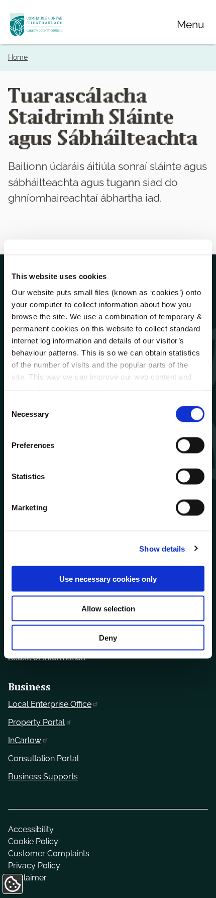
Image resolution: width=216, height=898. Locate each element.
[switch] (190, 445)
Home (18, 57)
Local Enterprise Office (49, 704)
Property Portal (36, 722)
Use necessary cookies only (108, 579)
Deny (108, 638)
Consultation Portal (43, 758)
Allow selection (108, 608)
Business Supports (43, 776)
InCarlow (24, 740)
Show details (162, 548)
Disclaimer (27, 877)
